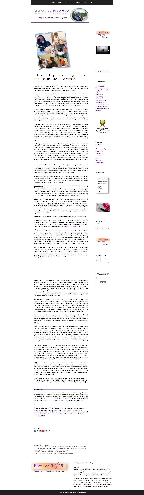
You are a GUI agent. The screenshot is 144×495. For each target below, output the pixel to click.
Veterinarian (67, 450)
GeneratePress (82, 492)
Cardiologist (56, 446)
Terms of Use (69, 2)
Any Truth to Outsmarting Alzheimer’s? (99, 96)
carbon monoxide (48, 446)
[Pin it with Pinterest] (43, 431)
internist (54, 448)
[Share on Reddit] (40, 431)
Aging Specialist (39, 446)
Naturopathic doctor (72, 448)
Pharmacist (44, 450)
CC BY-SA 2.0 (41, 416)
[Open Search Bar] (92, 2)
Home (53, 2)
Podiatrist (50, 450)
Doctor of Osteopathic (39, 448)
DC (67, 446)
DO (85, 446)
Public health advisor (58, 450)
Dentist (74, 446)
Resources (78, 2)
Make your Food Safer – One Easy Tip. (68, 226)
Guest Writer (99, 151)
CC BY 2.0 (73, 412)
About (59, 2)
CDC (63, 410)
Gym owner (48, 448)
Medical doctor (63, 448)
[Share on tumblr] (49, 431)
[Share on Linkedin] (46, 431)
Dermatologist (80, 446)
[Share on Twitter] (38, 431)
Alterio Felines (44, 414)
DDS (70, 446)
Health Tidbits (39, 445)
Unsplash (41, 410)
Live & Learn (99, 160)
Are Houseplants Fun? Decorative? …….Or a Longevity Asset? (50, 451)
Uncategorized (46, 445)
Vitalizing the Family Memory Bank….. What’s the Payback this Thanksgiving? (54, 453)
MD (58, 448)
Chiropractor (63, 446)
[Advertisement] (45, 269)
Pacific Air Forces (55, 412)
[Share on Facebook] (35, 431)
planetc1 (76, 414)
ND (79, 448)
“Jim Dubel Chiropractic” (64, 414)
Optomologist (37, 450)
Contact (86, 2)
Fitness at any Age (101, 149)
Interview (98, 156)
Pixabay (54, 414)
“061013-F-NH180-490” (41, 412)
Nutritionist (83, 448)
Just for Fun (99, 158)
